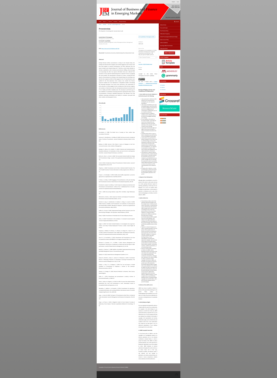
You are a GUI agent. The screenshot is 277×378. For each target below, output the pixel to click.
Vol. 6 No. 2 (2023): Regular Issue (114, 24)
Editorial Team (163, 25)
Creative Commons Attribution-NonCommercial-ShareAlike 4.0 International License (147, 83)
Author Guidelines (164, 42)
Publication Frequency (165, 33)
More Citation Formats (145, 57)
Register (173, 1)
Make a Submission (169, 52)
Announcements (122, 21)
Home (100, 21)
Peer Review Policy (164, 30)
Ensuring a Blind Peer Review (166, 45)
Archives (115, 21)
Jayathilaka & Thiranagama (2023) (147, 36)
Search (177, 21)
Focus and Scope (164, 27)
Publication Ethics (164, 48)
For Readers (162, 85)
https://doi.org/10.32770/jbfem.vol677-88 (110, 48)
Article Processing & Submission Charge (168, 36)
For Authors (162, 87)
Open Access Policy (164, 39)
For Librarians (162, 89)
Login (178, 1)
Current (110, 21)
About (104, 21)
